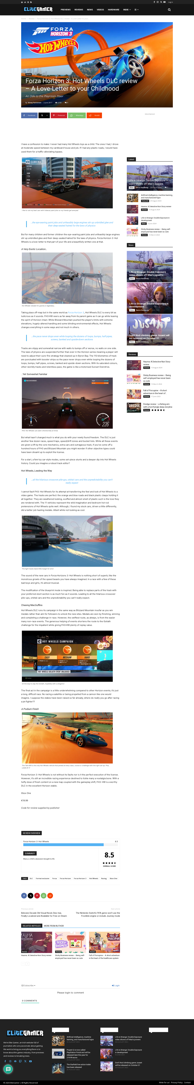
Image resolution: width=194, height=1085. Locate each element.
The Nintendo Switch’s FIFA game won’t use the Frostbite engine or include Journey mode (98, 914)
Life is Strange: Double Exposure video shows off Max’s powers (147, 273)
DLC (31, 878)
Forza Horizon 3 (76, 312)
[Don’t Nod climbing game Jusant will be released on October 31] (150, 329)
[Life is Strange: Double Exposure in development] (132, 220)
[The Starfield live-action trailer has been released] (58, 1068)
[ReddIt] (50, 895)
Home (23, 18)
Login (117, 985)
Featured (145, 201)
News (132, 187)
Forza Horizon (65, 878)
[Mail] (15, 1061)
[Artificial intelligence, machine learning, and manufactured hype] (132, 198)
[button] (169, 9)
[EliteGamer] (38, 9)
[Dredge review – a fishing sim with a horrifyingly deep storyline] (134, 408)
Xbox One (113, 878)
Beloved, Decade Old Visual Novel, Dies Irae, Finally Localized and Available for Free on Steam (44, 914)
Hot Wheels (93, 878)
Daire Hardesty (142, 187)
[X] (161, 2)
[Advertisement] (70, 127)
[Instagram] (158, 2)
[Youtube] (164, 2)
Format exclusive (42, 878)
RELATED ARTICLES (32, 926)
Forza (54, 878)
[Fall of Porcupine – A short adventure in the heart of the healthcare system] (104, 942)
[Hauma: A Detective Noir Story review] (36, 942)
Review (31, 18)
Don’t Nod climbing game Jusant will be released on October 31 (149, 337)
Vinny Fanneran (34, 102)
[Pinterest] (37, 895)
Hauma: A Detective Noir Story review (36, 955)
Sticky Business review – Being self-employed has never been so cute (157, 378)
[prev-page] (23, 964)
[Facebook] (154, 2)
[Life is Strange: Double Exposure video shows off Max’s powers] (150, 178)
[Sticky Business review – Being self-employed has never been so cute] (70, 942)
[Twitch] (20, 1061)
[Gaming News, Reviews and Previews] (24, 1034)
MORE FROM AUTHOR (54, 926)
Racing (104, 878)
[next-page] (27, 964)
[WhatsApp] (43, 895)
